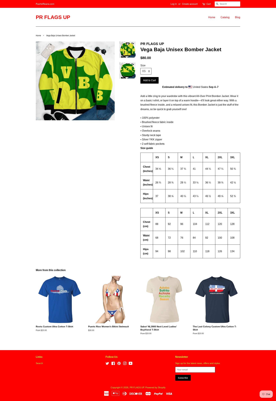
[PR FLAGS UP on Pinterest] (119, 364)
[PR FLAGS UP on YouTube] (130, 364)
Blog (237, 17)
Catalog (225, 17)
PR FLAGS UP (53, 17)
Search (39, 363)
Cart (209, 3)
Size (143, 65)
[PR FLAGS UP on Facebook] (113, 364)
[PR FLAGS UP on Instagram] (124, 364)
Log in (174, 3)
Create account (190, 3)
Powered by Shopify (155, 387)
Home (211, 17)
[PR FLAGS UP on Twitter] (107, 364)
